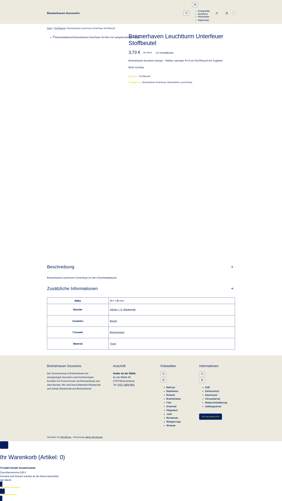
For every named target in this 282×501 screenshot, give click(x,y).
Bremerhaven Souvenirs (63, 13)
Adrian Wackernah (94, 437)
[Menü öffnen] (186, 13)
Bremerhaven (117, 332)
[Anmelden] (227, 13)
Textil (113, 343)
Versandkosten (166, 52)
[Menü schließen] (195, 4)
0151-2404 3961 (126, 384)
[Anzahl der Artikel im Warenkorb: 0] (234, 13)
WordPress (66, 437)
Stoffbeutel (59, 28)
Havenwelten (173, 82)
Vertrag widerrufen (211, 416)
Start (49, 28)
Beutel (113, 321)
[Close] (4, 445)
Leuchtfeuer (186, 82)
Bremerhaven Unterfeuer (154, 82)
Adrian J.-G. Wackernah (123, 309)
